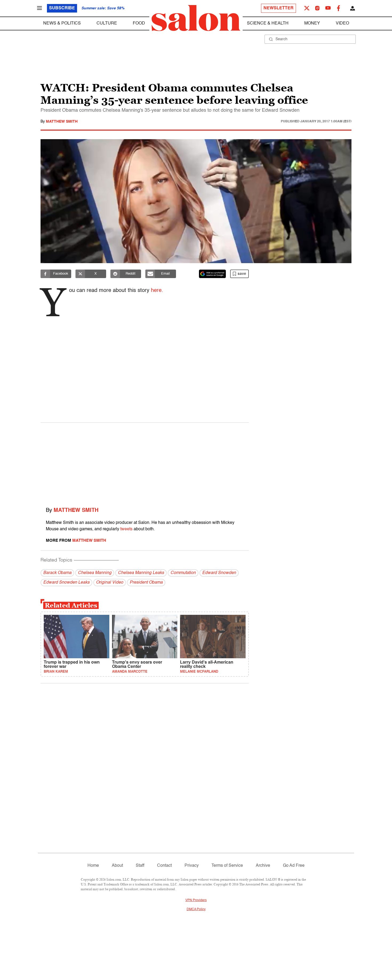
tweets (126, 529)
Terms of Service (227, 866)
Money (312, 23)
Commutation (183, 573)
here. (157, 290)
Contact (164, 866)
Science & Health (268, 23)
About (117, 866)
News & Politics (62, 23)
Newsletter (278, 8)
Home (93, 866)
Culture (107, 23)
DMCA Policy (196, 909)
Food (139, 23)
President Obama (146, 582)
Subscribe (62, 8)
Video (342, 23)
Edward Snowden (219, 573)
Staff (140, 866)
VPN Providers (196, 900)
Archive (263, 866)
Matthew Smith (62, 121)
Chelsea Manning (94, 573)
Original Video (109, 582)
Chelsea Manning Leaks (141, 573)
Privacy (192, 866)
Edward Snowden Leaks (66, 582)
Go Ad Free (294, 866)
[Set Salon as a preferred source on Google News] (212, 274)
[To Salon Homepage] (196, 18)
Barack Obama (57, 573)
